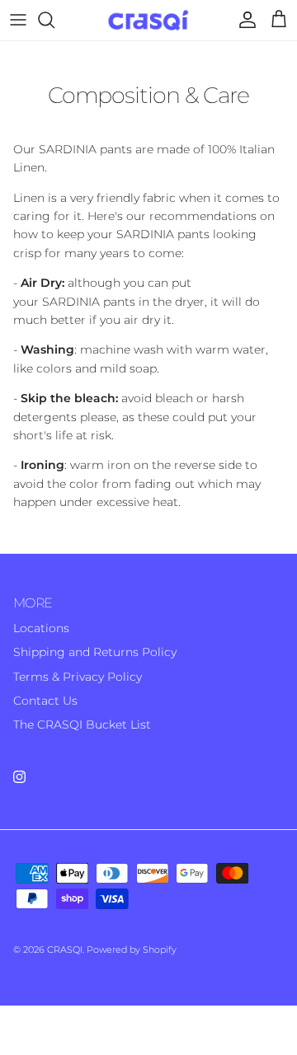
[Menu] (18, 20)
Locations (41, 628)
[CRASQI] (149, 20)
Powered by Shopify (132, 949)
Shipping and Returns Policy (95, 652)
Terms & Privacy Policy (77, 676)
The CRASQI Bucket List (82, 724)
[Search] (54, 20)
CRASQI (64, 949)
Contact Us (45, 700)
